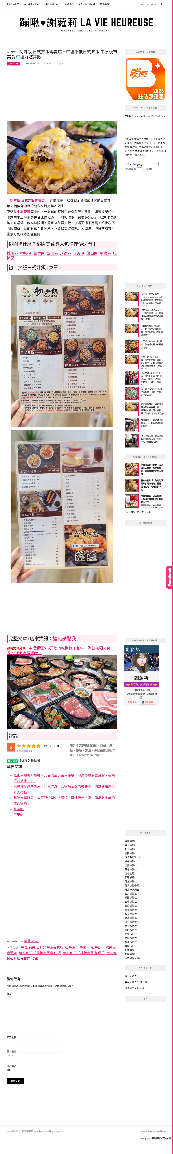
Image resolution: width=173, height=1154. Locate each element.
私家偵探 (129, 950)
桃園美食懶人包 (51, 4)
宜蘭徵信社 (131, 946)
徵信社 (133, 841)
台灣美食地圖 (13, 4)
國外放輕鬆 (105, 4)
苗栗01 (19, 815)
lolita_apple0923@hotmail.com (150, 116)
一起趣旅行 (68, 4)
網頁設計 (136, 958)
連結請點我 (64, 638)
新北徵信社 (131, 849)
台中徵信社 (131, 861)
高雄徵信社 (131, 869)
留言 (10, 993)
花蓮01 (19, 809)
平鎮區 (105, 253)
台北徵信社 (131, 845)
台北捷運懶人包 (31, 4)
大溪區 (79, 253)
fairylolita (31, 64)
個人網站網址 (11, 1068)
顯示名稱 (11, 1039)
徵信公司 (129, 873)
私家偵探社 (131, 877)
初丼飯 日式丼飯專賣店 (27, 200)
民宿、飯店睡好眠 (87, 4)
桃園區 (12, 253)
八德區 (65, 253)
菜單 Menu (13, 64)
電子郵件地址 (11, 1053)
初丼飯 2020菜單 (77, 947)
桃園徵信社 (131, 853)
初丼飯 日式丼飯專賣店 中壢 (40, 953)
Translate (147, 168)
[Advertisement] (62, 95)
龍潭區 (92, 253)
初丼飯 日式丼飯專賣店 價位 (84, 953)
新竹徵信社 (135, 857)
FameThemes (161, 1131)
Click (169, 577)
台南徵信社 (131, 865)
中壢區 (26, 253)
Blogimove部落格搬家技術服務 (156, 1138)
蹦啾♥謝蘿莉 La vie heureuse (86, 22)
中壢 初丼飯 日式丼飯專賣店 (42, 947)
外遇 (132, 889)
